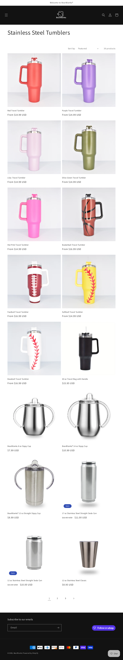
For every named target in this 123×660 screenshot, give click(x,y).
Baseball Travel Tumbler (18, 379)
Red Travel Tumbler (16, 110)
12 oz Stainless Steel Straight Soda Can (25, 580)
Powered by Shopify (30, 653)
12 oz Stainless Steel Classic (74, 580)
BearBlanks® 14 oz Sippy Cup (74, 446)
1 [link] (49, 598)
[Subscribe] (58, 627)
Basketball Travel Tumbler (73, 245)
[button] (6, 15)
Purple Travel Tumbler (71, 110)
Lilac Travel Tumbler (16, 178)
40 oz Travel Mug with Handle (75, 379)
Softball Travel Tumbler (72, 312)
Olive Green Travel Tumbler (74, 178)
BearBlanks (18, 653)
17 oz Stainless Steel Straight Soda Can (79, 513)
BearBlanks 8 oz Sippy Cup (19, 446)
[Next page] (73, 598)
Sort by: (71, 48)
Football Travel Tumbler (18, 312)
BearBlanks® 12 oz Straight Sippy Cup (24, 513)
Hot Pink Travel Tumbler (18, 245)
